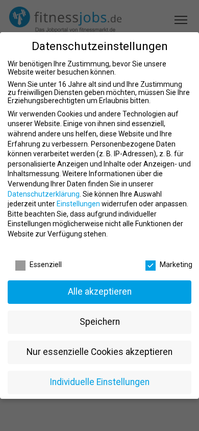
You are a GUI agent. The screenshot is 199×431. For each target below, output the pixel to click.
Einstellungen (78, 204)
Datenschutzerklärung (44, 194)
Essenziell (46, 264)
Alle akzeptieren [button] (100, 291)
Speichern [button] (100, 322)
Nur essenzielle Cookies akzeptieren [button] (99, 352)
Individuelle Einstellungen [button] (99, 382)
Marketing (176, 264)
